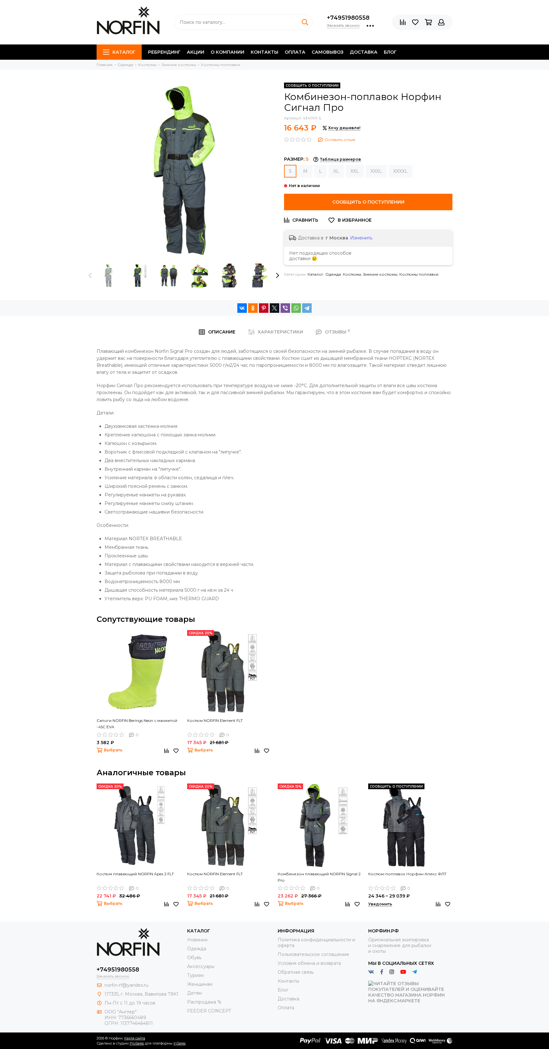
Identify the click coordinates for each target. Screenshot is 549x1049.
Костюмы (352, 274)
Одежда (333, 274)
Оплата (295, 52)
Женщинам (200, 984)
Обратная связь (296, 972)
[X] (274, 308)
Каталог (123, 52)
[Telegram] (307, 308)
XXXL (376, 171)
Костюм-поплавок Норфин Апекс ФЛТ (407, 873)
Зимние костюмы (380, 274)
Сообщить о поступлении (368, 202)
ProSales (137, 1043)
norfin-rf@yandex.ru (126, 985)
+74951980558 (348, 17)
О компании (227, 52)
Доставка (363, 52)
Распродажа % (204, 1002)
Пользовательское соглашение (313, 954)
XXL (354, 171)
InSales (179, 1043)
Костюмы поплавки (418, 274)
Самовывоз (327, 52)
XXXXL (400, 171)
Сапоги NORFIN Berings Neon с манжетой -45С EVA (137, 723)
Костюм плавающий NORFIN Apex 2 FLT (135, 873)
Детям (194, 993)
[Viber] (285, 308)
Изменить (361, 238)
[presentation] (90, 275)
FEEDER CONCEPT (209, 1011)
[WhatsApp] (296, 308)
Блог (390, 52)
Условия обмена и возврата (309, 963)
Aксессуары (200, 966)
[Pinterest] (263, 308)
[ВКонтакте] (242, 308)
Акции (195, 52)
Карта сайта (134, 1038)
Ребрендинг (164, 52)
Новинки (197, 940)
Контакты (264, 52)
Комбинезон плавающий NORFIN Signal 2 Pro (319, 877)
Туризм (195, 975)
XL (336, 171)
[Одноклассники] (253, 308)
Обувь (194, 957)
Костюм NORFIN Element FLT (215, 720)
